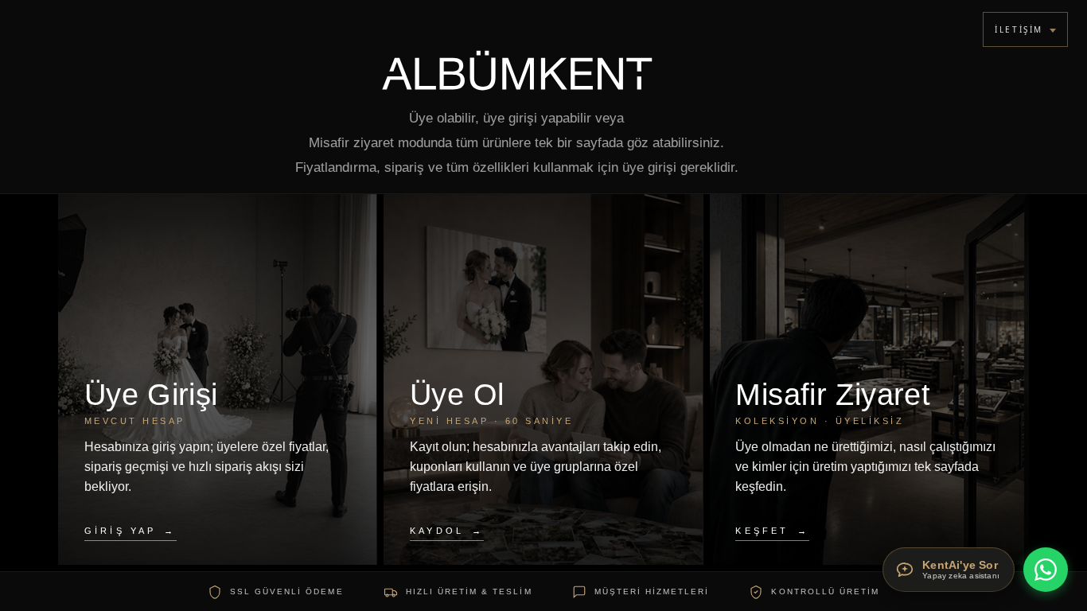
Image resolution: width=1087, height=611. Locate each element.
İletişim (1019, 29)
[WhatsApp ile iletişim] (1045, 569)
